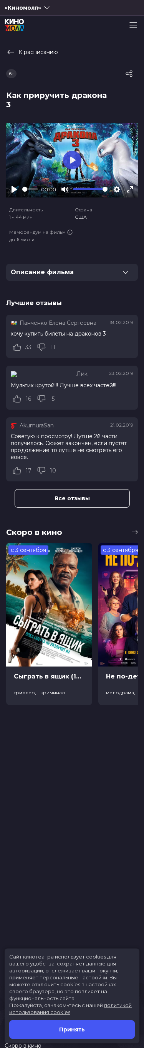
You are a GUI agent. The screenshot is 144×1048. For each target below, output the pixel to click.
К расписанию (38, 52)
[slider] (30, 189)
